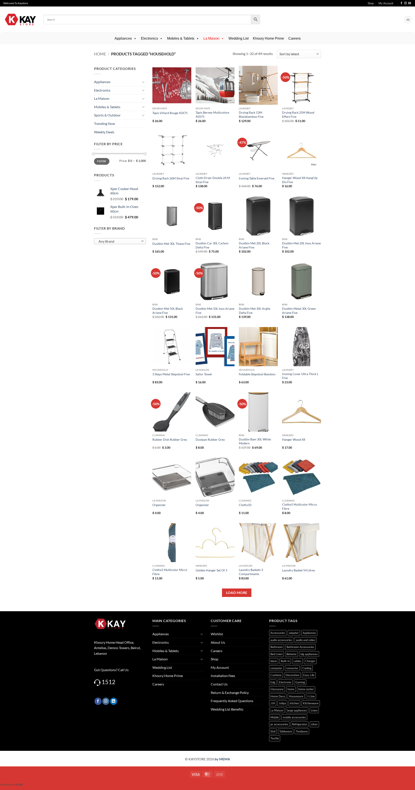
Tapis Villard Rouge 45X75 (170, 113)
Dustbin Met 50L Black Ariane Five (167, 310)
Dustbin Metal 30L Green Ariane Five (299, 310)
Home (100, 54)
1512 (108, 681)
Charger (310, 661)
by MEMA (222, 759)
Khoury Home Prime (268, 38)
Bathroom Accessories (300, 647)
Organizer (159, 505)
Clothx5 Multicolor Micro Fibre (299, 506)
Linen (314, 710)
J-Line (311, 696)
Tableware (285, 731)
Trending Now (104, 123)
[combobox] (120, 241)
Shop (371, 3)
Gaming (300, 682)
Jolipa (282, 703)
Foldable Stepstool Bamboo (257, 374)
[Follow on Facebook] (401, 3)
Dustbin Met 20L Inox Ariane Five (301, 245)
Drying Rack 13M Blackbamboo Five (251, 114)
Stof (272, 731)
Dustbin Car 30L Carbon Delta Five (212, 245)
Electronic (285, 682)
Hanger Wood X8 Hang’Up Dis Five (300, 180)
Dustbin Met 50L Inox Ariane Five (215, 310)
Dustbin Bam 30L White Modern (255, 441)
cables (297, 661)
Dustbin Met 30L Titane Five (171, 243)
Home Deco (277, 696)
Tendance (302, 731)
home (290, 689)
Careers (294, 38)
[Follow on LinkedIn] (113, 701)
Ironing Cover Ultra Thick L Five (300, 376)
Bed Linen (276, 654)
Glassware (277, 689)
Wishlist (217, 634)
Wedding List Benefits (227, 709)
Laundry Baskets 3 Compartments (251, 572)
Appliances (123, 38)
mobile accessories (294, 717)
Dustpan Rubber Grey (210, 439)
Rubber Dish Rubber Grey (169, 439)
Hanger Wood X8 (293, 439)
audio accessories (281, 640)
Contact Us (219, 684)
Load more (236, 593)
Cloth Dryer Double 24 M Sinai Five (213, 180)
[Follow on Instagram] (405, 3)
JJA (272, 703)
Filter (101, 161)
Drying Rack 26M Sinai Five (170, 178)
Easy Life (308, 675)
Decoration (292, 675)
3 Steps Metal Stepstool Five (171, 374)
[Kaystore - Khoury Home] (20, 19)
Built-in (285, 661)
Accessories (277, 633)
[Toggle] (143, 81)
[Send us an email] (409, 3)
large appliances (297, 710)
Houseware (296, 696)
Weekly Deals (104, 132)
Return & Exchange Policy (230, 692)
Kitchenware (311, 703)
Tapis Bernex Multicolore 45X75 (212, 114)
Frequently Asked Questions (232, 701)
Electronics (149, 38)
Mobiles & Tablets (180, 38)
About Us (218, 642)
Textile (274, 738)
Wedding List (238, 38)
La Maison (211, 38)
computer (276, 668)
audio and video (305, 640)
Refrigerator (299, 724)
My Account (385, 3)
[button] (407, 19)
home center (306, 689)
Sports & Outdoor (107, 115)
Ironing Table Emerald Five (256, 178)
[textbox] (119, 241)
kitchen (294, 703)
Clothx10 (245, 505)
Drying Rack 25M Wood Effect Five (298, 114)
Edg (272, 682)
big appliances (309, 654)
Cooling (306, 668)
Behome (291, 654)
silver (314, 724)
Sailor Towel (204, 374)
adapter (294, 633)
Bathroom (276, 647)
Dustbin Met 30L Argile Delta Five (254, 310)
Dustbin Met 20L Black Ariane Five (254, 245)
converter (292, 668)
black (273, 661)
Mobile (274, 717)
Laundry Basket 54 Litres (298, 570)
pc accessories (279, 724)
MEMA (19, 784)
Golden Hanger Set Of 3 (211, 570)
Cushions (276, 675)
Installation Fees (223, 676)
